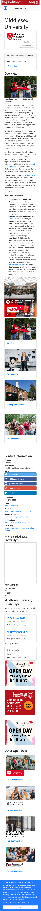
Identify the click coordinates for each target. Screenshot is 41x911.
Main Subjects (12, 374)
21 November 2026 (17, 632)
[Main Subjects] (20, 360)
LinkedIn (12, 493)
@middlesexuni (14, 474)
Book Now (8, 191)
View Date (13, 66)
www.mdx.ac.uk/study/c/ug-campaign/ (19, 511)
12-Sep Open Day (15, 779)
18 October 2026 (16, 618)
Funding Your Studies (15, 404)
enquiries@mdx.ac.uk (12, 506)
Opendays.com (20, 8)
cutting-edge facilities (16, 265)
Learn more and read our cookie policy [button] (16, 902)
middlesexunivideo (16, 488)
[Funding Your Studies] (20, 390)
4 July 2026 (13, 650)
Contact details (27, 46)
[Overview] (20, 329)
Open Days (30, 175)
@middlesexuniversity (17, 484)
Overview (10, 343)
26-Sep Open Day (15, 810)
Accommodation (13, 438)
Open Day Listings (26, 42)
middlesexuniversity (16, 479)
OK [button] (21, 907)
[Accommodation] (20, 424)
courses (11, 219)
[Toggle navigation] (35, 8)
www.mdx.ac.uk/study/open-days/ (17, 517)
